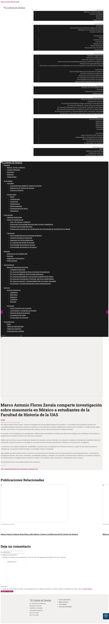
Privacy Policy (87, 589)
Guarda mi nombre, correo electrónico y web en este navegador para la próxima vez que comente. (34, 557)
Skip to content (5, 2)
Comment (4, 586)
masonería (31, 469)
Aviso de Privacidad (65, 606)
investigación (24, 469)
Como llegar (63, 604)
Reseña (3, 420)
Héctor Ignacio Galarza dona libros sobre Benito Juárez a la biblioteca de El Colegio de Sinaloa (39, 534)
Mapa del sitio (63, 602)
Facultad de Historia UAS (11, 469)
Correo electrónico (65, 599)
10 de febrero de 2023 (7, 524)
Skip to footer (15, 2)
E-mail (3, 555)
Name (3, 552)
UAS (36, 469)
